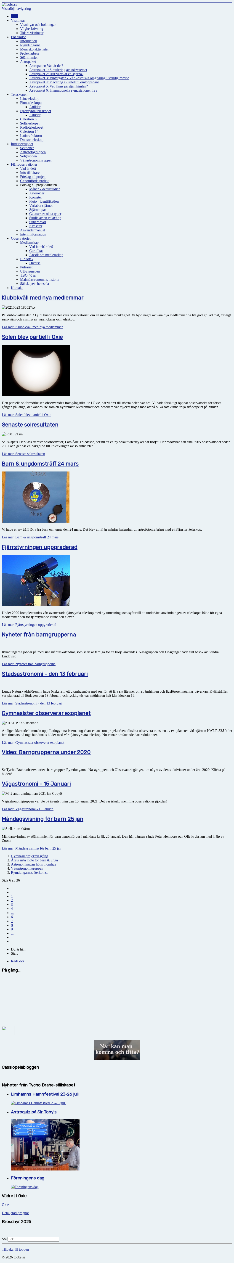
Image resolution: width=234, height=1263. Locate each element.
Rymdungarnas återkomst (29, 872)
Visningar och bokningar (38, 24)
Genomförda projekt (34, 181)
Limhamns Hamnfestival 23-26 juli (45, 1094)
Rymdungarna (30, 45)
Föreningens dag (27, 1178)
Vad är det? (28, 168)
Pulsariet (26, 267)
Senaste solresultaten (30, 424)
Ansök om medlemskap (46, 255)
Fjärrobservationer (24, 164)
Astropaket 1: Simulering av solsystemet (58, 70)
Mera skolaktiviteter (34, 49)
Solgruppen (28, 156)
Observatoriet (20, 238)
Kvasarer (35, 226)
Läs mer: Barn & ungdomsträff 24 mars (30, 537)
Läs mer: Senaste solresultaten (23, 454)
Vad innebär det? (41, 247)
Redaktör (17, 961)
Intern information (33, 234)
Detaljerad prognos (15, 1213)
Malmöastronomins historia (39, 279)
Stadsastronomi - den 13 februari (45, 674)
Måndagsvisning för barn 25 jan (42, 819)
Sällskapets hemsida (34, 284)
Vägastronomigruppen (36, 160)
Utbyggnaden (30, 271)
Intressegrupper (22, 144)
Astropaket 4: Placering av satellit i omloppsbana (64, 82)
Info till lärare (30, 173)
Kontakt (17, 288)
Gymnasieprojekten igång (29, 856)
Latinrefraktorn (31, 136)
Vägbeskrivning (31, 29)
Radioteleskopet (31, 127)
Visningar (18, 20)
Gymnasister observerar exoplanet (46, 713)
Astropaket (28, 62)
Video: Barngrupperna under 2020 (46, 752)
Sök (5, 1239)
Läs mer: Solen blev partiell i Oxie (26, 415)
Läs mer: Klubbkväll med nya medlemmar (32, 327)
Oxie (5, 1205)
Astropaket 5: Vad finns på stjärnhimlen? (58, 86)
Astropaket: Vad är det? (46, 66)
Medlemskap (29, 242)
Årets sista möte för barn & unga (34, 860)
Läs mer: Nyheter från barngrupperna (29, 664)
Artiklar (34, 107)
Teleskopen (19, 94)
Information (28, 41)
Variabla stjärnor (41, 205)
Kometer (35, 197)
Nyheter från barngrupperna (39, 634)
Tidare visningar (31, 33)
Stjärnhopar (37, 210)
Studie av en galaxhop (45, 218)
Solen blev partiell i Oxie (32, 337)
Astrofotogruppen (33, 152)
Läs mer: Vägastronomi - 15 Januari (27, 809)
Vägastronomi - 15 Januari (36, 784)
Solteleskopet (29, 123)
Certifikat (36, 251)
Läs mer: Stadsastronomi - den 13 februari (32, 703)
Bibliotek (26, 259)
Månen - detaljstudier (44, 189)
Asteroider (36, 193)
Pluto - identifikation (44, 201)
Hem (14, 16)
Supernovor (37, 222)
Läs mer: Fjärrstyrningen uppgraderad (29, 625)
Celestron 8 (28, 119)
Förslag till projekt (33, 177)
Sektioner (27, 148)
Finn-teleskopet (31, 103)
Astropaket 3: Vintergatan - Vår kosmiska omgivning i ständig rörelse (79, 78)
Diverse (34, 263)
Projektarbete (29, 53)
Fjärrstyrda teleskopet (35, 111)
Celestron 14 (29, 131)
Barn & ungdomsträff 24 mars (40, 464)
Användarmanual (32, 230)
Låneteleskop (29, 99)
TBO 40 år (28, 275)
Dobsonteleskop (31, 140)
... (12, 913)
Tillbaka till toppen (15, 1249)
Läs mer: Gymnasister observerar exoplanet (33, 742)
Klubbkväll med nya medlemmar (43, 297)
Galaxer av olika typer (45, 214)
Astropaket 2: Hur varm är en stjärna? (56, 74)
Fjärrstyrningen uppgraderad (39, 547)
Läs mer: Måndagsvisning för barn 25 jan (31, 848)
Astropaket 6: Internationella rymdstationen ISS (63, 90)
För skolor (18, 37)
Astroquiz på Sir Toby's (34, 1112)
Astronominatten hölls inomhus (33, 864)
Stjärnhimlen (29, 57)
